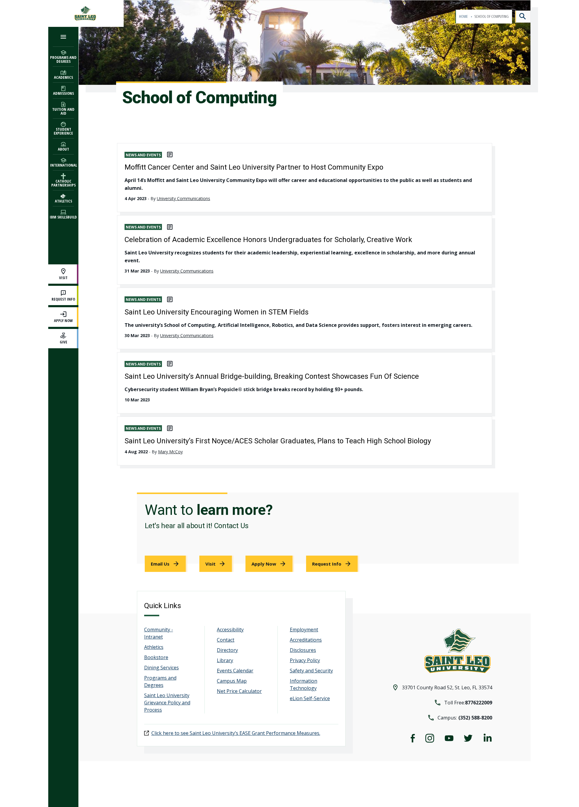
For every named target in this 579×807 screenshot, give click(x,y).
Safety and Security (311, 670)
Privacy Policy (305, 660)
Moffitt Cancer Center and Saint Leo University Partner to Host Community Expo (254, 167)
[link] (166, 564)
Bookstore (156, 657)
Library (225, 660)
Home (463, 16)
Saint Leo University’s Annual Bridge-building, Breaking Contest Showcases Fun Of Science (272, 376)
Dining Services (161, 667)
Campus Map (232, 681)
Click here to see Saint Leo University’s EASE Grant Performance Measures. (235, 733)
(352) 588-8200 (475, 717)
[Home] (86, 13)
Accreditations (306, 639)
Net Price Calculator (239, 691)
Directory (227, 650)
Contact (225, 639)
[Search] (523, 17)
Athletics (153, 647)
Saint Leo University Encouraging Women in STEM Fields (216, 312)
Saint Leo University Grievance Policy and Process (167, 702)
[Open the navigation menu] (63, 36)
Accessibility (230, 629)
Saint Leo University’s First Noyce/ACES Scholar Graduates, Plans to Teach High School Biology (278, 441)
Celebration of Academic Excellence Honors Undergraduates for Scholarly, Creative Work (268, 239)
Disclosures (303, 650)
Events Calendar (235, 670)
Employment (304, 629)
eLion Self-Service (310, 698)
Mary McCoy (170, 452)
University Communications (183, 198)
